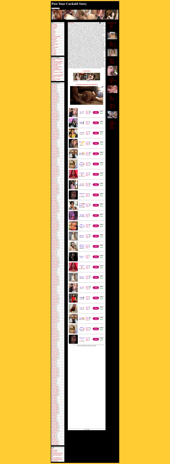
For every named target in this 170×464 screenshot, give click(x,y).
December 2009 (54, 389)
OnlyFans (112, 126)
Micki (111, 60)
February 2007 (54, 441)
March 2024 (53, 128)
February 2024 (54, 130)
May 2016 (53, 272)
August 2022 (54, 157)
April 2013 (53, 328)
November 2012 (54, 336)
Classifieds (53, 31)
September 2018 (54, 229)
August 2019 (54, 212)
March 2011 (53, 366)
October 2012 (54, 337)
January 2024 (54, 131)
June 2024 (53, 124)
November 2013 (54, 317)
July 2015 (53, 287)
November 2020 (54, 189)
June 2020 (53, 197)
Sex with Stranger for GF (56, 457)
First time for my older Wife (57, 75)
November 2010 (54, 372)
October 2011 (54, 356)
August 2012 (54, 340)
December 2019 (54, 206)
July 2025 (53, 104)
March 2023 (53, 147)
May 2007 (53, 436)
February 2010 (54, 386)
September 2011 (54, 357)
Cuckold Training (55, 68)
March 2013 (53, 330)
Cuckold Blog (54, 27)
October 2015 (54, 282)
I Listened (112, 63)
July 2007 (53, 433)
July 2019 (53, 214)
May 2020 (53, 198)
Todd (111, 81)
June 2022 (53, 160)
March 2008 (53, 421)
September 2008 (54, 412)
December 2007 (54, 426)
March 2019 (53, 220)
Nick (111, 45)
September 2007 (54, 430)
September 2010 (54, 375)
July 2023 (53, 140)
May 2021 (53, 180)
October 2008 (54, 410)
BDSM (52, 45)
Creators (112, 127)
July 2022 (53, 159)
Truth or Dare (54, 451)
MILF (52, 448)
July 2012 (53, 342)
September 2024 (54, 119)
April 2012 (53, 346)
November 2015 (54, 281)
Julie (111, 42)
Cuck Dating (54, 53)
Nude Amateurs (54, 450)
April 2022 (53, 163)
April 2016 (53, 273)
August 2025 (54, 102)
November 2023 (54, 134)
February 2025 (54, 111)
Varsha (111, 61)
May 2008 (53, 418)
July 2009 (53, 397)
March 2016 (53, 275)
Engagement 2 (113, 123)
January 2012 (54, 351)
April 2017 (53, 255)
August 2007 (54, 432)
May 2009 (53, 400)
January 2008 (54, 424)
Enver (111, 95)
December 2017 (54, 243)
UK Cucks (112, 128)
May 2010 (53, 381)
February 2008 (54, 423)
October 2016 (54, 264)
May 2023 (53, 143)
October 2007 (54, 429)
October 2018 (54, 227)
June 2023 (53, 142)
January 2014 (54, 314)
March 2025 (53, 110)
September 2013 (54, 320)
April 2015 (53, 291)
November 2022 (54, 153)
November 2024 (54, 116)
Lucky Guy (112, 97)
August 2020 (54, 194)
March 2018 (53, 238)
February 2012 (54, 349)
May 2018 (53, 235)
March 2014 (53, 311)
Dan (111, 79)
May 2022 (53, 162)
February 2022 (54, 166)
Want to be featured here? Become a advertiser (86, 345)
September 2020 (54, 192)
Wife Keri (53, 28)
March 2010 (53, 385)
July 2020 (53, 195)
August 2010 (54, 377)
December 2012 (54, 334)
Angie (111, 104)
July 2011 (53, 360)
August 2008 (54, 414)
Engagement (112, 124)
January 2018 (54, 241)
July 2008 (53, 415)
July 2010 (53, 378)
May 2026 (53, 89)
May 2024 (53, 125)
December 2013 (54, 316)
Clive (111, 108)
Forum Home (54, 24)
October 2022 (54, 154)
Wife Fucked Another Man (56, 459)
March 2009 (53, 403)
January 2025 (54, 113)
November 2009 (54, 391)
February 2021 (54, 185)
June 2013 (53, 325)
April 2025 (53, 108)
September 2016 (54, 266)
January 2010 (54, 388)
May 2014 (53, 308)
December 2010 (54, 371)
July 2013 (53, 324)
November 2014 (54, 299)
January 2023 (54, 150)
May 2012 (53, 345)
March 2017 (53, 256)
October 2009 (54, 392)
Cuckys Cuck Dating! (55, 36)
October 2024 (54, 118)
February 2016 (54, 276)
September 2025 (54, 101)
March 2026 (53, 92)
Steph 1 (111, 25)
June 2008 (53, 417)
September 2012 (54, 339)
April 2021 (53, 182)
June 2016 (53, 270)
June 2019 (53, 215)
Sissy (111, 106)
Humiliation (112, 105)
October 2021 (54, 172)
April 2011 (53, 365)
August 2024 (54, 121)
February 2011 (54, 368)
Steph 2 (111, 26)
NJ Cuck (112, 122)
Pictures (53, 30)
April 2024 (53, 127)
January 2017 (54, 259)
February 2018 (54, 240)
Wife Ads (53, 33)
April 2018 (53, 237)
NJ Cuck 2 (112, 121)
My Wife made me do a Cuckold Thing (56, 65)
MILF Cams (53, 50)
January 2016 (54, 278)
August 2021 (54, 176)
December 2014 (54, 298)
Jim (111, 29)
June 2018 (53, 233)
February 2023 (54, 148)
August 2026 (54, 84)
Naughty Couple (113, 80)
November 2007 (54, 427)
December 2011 (54, 352)
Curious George (113, 46)
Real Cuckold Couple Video (56, 453)
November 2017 (54, 244)
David (111, 43)
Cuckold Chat (54, 41)
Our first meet (71, 22)
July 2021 (53, 177)
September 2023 (54, 137)
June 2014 (53, 307)
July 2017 (53, 250)
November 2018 (54, 226)
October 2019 (54, 209)
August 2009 (54, 395)
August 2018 (54, 230)
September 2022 (54, 156)
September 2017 (54, 247)
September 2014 (54, 302)
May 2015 (53, 290)
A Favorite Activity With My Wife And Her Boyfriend (57, 62)
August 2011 (54, 359)
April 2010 (53, 383)
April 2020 (53, 200)
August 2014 (54, 304)
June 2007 (53, 435)
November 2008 (54, 409)
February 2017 (54, 258)
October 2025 (54, 99)
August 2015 (54, 285)
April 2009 (53, 401)
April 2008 (53, 420)
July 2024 (53, 122)
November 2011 (54, 354)
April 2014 (53, 310)
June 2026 (53, 87)
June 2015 (53, 288)
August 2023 (54, 139)
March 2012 (53, 348)
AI (110, 125)
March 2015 (53, 293)
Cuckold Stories (54, 47)
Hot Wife (53, 42)
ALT (52, 456)
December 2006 (54, 444)
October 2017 (54, 246)
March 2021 (53, 183)
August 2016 (54, 267)
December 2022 (54, 151)
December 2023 (54, 133)
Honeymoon (112, 62)
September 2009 (54, 394)
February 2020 (54, 203)
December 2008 (54, 407)
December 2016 (54, 261)
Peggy (111, 82)
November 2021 (54, 171)
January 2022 (54, 168)
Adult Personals (54, 44)
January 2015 (54, 296)
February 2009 (54, 404)
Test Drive (112, 100)
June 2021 (53, 179)
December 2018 (54, 224)
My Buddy (112, 78)
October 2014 (54, 301)
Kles (111, 96)
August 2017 (54, 249)
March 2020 (53, 201)
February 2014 (54, 313)
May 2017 (53, 253)
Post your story (54, 25)
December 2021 (54, 169)
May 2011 (53, 363)
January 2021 (54, 186)
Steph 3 (111, 27)
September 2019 (54, 211)
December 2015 (54, 279)
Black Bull (112, 59)
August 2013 (54, 322)
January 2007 (54, 443)
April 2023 (53, 145)
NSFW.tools (53, 39)
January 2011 (54, 369)
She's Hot (53, 48)
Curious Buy (112, 107)
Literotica (53, 34)
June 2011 (53, 362)
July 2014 (53, 305)
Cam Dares (53, 54)
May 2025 (53, 107)
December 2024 (54, 114)
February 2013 (54, 331)
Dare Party (53, 51)
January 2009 (54, 406)
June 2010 (53, 380)
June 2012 (53, 343)
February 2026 (54, 93)
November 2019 (54, 208)
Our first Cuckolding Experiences (55, 80)
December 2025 (54, 96)
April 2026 (53, 90)
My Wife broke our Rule (56, 66)
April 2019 (53, 218)
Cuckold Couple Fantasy (56, 454)
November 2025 (54, 98)
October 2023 (54, 136)
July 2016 (53, 269)
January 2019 (54, 223)
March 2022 (53, 165)
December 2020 (54, 188)
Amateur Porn (54, 38)
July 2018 (53, 232)
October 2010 (54, 374)
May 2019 (53, 217)
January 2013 (54, 333)
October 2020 (54, 191)
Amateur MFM (54, 460)
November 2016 (54, 262)
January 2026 (54, 95)
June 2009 (53, 398)
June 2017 (53, 252)
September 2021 (54, 174)
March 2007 (53, 439)
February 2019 (54, 221)
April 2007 (53, 438)
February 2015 (54, 295)
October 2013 (54, 319)
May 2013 (53, 327)
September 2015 (54, 284)
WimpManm (112, 44)
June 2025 (53, 105)
